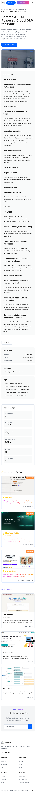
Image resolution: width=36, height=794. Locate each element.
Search (3, 761)
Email (2, 782)
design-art (14, 372)
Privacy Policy (23, 779)
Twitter (3, 776)
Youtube (3, 779)
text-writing (19, 9)
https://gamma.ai (28, 357)
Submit (21, 764)
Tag (2, 767)
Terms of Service (24, 782)
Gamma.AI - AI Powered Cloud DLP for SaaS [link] (14, 11)
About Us (22, 776)
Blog (20, 767)
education (21, 372)
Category (4, 764)
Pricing (21, 761)
